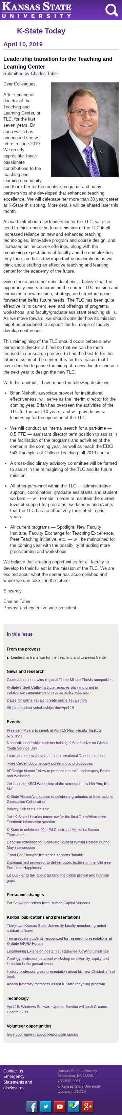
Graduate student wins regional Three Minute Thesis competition (60, 680)
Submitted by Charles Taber (30, 73)
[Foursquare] (73, 1106)
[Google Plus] (87, 1106)
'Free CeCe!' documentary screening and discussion (50, 763)
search (112, 10)
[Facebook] (31, 1106)
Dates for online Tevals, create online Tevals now (47, 700)
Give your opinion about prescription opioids (43, 1034)
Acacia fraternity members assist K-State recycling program (56, 984)
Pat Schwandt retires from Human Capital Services (48, 903)
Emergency (13, 1076)
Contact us (13, 1071)
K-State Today (41, 31)
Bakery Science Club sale (28, 809)
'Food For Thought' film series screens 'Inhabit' (45, 855)
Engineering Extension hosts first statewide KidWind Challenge (58, 951)
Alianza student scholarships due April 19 (40, 708)
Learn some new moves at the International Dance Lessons (56, 756)
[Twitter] (45, 1106)
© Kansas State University (79, 1086)
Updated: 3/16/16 (72, 1091)
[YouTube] (59, 1106)
